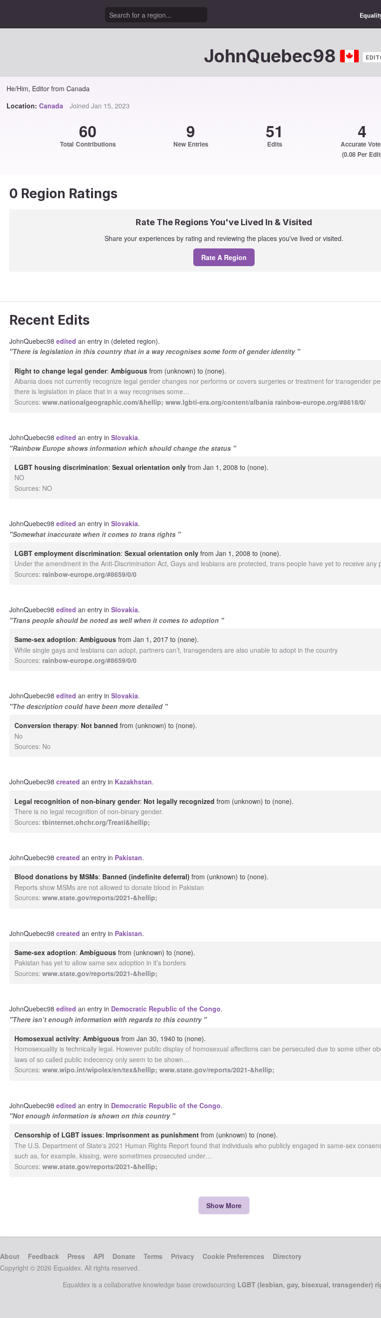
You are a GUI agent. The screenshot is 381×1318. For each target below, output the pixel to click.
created (68, 781)
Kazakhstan (133, 781)
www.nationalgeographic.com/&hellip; (103, 402)
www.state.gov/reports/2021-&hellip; (100, 897)
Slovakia (124, 437)
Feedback (43, 1256)
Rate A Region (224, 257)
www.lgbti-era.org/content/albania (219, 402)
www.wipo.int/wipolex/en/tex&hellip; (100, 1069)
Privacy (182, 1256)
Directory (287, 1256)
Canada (51, 105)
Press (76, 1256)
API (98, 1256)
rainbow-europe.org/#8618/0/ (320, 402)
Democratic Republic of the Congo (166, 1008)
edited (66, 341)
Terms (153, 1256)
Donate (123, 1256)
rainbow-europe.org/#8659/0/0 (89, 574)
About (10, 1256)
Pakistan (128, 857)
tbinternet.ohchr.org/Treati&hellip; (96, 822)
